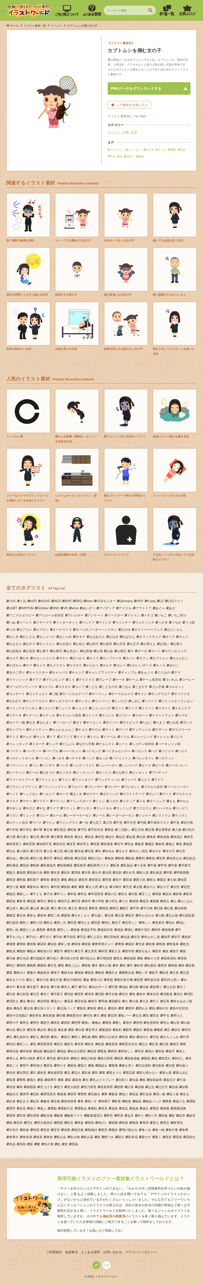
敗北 (186, 944)
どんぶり (68, 743)
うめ (12, 629)
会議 (132, 836)
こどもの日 (110, 686)
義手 (172, 1051)
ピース (146, 765)
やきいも (15, 808)
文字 (80, 951)
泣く (183, 986)
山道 (36, 908)
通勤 (192, 1101)
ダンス (187, 722)
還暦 (12, 1115)
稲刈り (144, 1036)
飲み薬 (88, 1137)
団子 (118, 879)
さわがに (15, 701)
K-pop (151, 601)
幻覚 (170, 908)
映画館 (131, 958)
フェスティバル (109, 779)
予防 (83, 829)
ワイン (50, 822)
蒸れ (33, 1079)
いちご (162, 615)
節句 (70, 1044)
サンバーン (103, 701)
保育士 (84, 844)
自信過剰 (144, 1065)
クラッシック (18, 679)
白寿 (176, 1022)
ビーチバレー (178, 765)
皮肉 (43, 1029)
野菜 (120, 1115)
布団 (84, 908)
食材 (49, 1137)
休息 (91, 836)
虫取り (130, 156)
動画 (131, 858)
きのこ (174, 665)
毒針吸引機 (125, 979)
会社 (111, 836)
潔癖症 (116, 1001)
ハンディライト (84, 765)
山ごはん (186, 901)
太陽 (139, 886)
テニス (14, 736)
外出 (46, 886)
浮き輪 (113, 994)
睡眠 (160, 1029)
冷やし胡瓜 (140, 851)
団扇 (129, 879)
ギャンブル (129, 672)
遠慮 (135, 1108)
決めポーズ (99, 986)
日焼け (54, 958)
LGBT (13, 608)
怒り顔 (37, 922)
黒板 (75, 1144)
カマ (29, 665)
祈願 (46, 1036)
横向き (113, 972)
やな (42, 808)
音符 (57, 1129)
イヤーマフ (44, 622)
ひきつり (48, 772)
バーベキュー (71, 751)
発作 (129, 1022)
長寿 (19, 1122)
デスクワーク (181, 729)
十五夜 (141, 865)
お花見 (30, 651)
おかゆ (125, 629)
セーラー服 (17, 722)
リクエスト (144, 808)
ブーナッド (160, 772)
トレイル (163, 736)
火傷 (135, 1001)
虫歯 (135, 1079)
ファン (66, 779)
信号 (120, 844)
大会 (105, 886)
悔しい (146, 922)
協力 (12, 872)
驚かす (146, 1137)
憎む (130, 929)
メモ (142, 801)
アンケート (95, 615)
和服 (22, 879)
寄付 (43, 901)
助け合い (97, 858)
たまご (160, 722)
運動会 (82, 1108)
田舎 (156, 1015)
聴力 (76, 1058)
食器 (39, 1137)
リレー (44, 815)
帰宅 (115, 908)
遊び (33, 1108)
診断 (185, 1086)
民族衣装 (153, 979)
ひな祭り (121, 772)
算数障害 (46, 1044)
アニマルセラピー (21, 615)
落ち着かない (148, 1072)
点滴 (30, 1008)
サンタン (84, 701)
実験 (158, 894)
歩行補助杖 (74, 979)
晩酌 (33, 965)
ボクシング (111, 793)
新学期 (129, 951)
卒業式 (186, 865)
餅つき (109, 1137)
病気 (57, 1022)
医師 (26, 865)
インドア (88, 622)
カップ (94, 658)
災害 (166, 1001)
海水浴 (154, 994)
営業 (108, 879)
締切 (114, 1051)
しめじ (136, 701)
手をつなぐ (17, 936)
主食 (49, 829)
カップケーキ (112, 658)
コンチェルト (38, 693)
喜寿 (84, 879)
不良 (176, 822)
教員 (12, 951)
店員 (22, 915)
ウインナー (123, 622)
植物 (80, 972)
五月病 (139, 829)
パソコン (44, 758)
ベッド (14, 793)
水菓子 (34, 986)
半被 (153, 865)
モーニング (157, 801)
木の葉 (106, 965)
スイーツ (148, 708)
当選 (121, 915)
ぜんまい (45, 722)
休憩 (101, 836)
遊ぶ (43, 1108)
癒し (118, 1022)
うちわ (176, 622)
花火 (77, 1072)
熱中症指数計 (18, 1015)
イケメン (133, 615)
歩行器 (44, 979)
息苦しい (131, 922)
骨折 (168, 1137)
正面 (186, 972)
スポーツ (141, 715)
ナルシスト (107, 743)
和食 (46, 879)
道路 (114, 1108)
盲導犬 (93, 1029)
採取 (43, 944)
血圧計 (171, 1079)
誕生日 (14, 1094)
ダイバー (112, 722)
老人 (182, 1051)
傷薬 (189, 844)
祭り (77, 1036)
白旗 (187, 1022)
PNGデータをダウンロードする (136, 88)
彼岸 (131, 915)
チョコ (83, 729)
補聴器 (31, 1086)
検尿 (91, 972)
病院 (67, 1022)
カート (156, 651)
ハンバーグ (130, 765)
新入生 (116, 951)
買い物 (160, 1094)
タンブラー (17, 729)
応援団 (14, 922)
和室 (12, 879)
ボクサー (92, 793)
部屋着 (34, 1115)
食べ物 (160, 1129)
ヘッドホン (30, 793)
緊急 (103, 1051)
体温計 (178, 836)
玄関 (114, 1015)
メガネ (114, 801)
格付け (21, 972)
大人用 (93, 886)
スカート (164, 708)
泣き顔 (171, 986)
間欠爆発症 (45, 1122)
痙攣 (77, 1022)
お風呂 (121, 651)
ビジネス (65, 772)
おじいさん (175, 629)
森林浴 (45, 972)
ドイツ (81, 736)
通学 (12, 1108)
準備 (104, 1001)
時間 (22, 965)
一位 (85, 822)
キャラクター (38, 672)
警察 (83, 1094)
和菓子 (34, 879)
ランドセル (104, 808)
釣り (141, 1115)
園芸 (163, 879)
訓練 (141, 1086)
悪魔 (53, 929)
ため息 (174, 722)
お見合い (72, 651)
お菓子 (44, 651)
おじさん (29, 636)
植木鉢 (68, 972)
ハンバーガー (108, 765)
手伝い (33, 936)
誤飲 (36, 1094)
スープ (133, 708)
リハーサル (164, 808)
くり (72, 679)
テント (41, 736)
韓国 (36, 1129)
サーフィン (99, 693)
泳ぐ (46, 994)
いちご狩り (179, 615)
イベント (114, 132)
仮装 (70, 836)
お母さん (149, 643)
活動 (101, 994)
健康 (141, 844)
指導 (167, 936)
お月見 (121, 643)
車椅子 (106, 1101)
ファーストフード (21, 779)
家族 (12, 901)
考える (14, 1058)
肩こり (14, 1065)
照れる (143, 1008)
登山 (166, 1022)
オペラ (170, 636)
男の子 (14, 1022)
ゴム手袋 (158, 686)
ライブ (54, 808)
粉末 (91, 1044)
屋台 (166, 901)
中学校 (14, 829)
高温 (12, 1144)
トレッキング (18, 743)
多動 (67, 886)
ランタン (86, 808)
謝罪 (73, 1094)
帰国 (105, 908)
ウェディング (144, 622)
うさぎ (163, 622)
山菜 (26, 908)
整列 (70, 951)
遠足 (145, 1108)
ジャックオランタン (23, 708)
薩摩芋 (52, 1079)
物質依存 (75, 1015)
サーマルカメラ (122, 693)
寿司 (87, 901)
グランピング (55, 679)
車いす (92, 1101)
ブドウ (159, 779)
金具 (130, 1115)
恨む (107, 922)
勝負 (152, 858)
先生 (12, 851)
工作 (74, 908)
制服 (70, 858)
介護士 (24, 836)
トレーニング (143, 736)
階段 (91, 1122)
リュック (29, 815)
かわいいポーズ (141, 665)
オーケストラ (62, 629)
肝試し (179, 1058)
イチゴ (148, 615)
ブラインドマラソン (23, 786)
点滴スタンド (46, 1008)
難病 (135, 1122)
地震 (183, 879)
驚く (158, 1137)
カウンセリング (176, 651)
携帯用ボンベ (104, 944)
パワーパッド (18, 765)
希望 (95, 908)
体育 (190, 836)
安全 (124, 894)
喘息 (74, 879)
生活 (134, 132)
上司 (109, 822)
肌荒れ (166, 1058)
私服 (87, 1036)
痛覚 (108, 1022)
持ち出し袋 (152, 936)
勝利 (141, 858)
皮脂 (53, 1029)
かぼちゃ (15, 665)
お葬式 (57, 651)
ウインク (105, 622)
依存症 (60, 844)
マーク (167, 793)
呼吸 (169, 872)
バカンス (140, 751)
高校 (179, 1137)
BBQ (79, 601)
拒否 (137, 936)
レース (100, 815)
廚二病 (55, 915)
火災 (145, 1001)
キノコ (160, 665)
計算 (130, 1086)
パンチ (64, 765)
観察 (120, 1086)
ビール (33, 772)
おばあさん (97, 636)
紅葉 (165, 1044)
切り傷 (37, 858)
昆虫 (182, 149)
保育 (72, 844)
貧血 (135, 1094)
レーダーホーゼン (121, 815)
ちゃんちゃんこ (63, 729)
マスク (14, 801)
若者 (87, 1072)
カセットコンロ (44, 658)
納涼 (175, 1044)
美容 (141, 1051)
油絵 (125, 986)
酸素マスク (75, 1115)
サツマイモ (182, 693)
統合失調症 (78, 1051)
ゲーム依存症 (151, 679)
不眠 (143, 822)
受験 (77, 872)
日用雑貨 (106, 958)
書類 (43, 965)
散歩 (33, 951)
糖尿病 (113, 1044)
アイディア (107, 608)
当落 (110, 915)
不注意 (131, 822)
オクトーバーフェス (148, 629)
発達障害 (152, 1022)
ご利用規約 (54, 1252)
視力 (60, 1086)
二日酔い (124, 829)
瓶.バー (126, 1015)
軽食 (128, 1101)
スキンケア (183, 708)
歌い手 (143, 972)
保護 (96, 844)
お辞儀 (87, 651)
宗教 (134, 894)
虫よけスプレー (103, 1079)
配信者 (48, 1115)
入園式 (24, 851)
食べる (146, 1129)
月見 (53, 965)
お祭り (178, 643)
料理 (104, 951)
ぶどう (145, 779)
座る (33, 915)
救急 (162, 944)
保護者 (108, 844)
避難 (166, 1108)
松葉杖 (152, 965)
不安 (119, 822)
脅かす (61, 1065)
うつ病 (190, 622)
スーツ (119, 708)
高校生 (190, 1137)
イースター (115, 615)
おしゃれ (65, 636)
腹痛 (114, 1065)
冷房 (182, 851)
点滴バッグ (68, 1008)
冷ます (123, 851)
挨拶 (187, 936)
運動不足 (67, 1108)
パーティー (34, 751)
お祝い (164, 643)
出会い (14, 858)
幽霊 (12, 915)
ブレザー (113, 786)
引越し (98, 915)
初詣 (60, 858)
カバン (130, 658)
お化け (80, 643)
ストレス (108, 715)
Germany (126, 601)
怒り (26, 922)
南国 (22, 872)
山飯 (46, 908)
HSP (140, 601)
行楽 (183, 1079)
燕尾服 (50, 1015)
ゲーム (133, 679)
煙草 (131, 1008)
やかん (184, 801)
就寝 (135, 901)
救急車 (174, 944)
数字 (60, 951)
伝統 (142, 836)
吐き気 (130, 872)
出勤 (26, 858)
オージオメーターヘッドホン (96, 629)
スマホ (183, 715)
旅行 (175, 951)
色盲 (43, 1072)
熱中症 (164, 1008)
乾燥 (73, 829)
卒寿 (164, 865)
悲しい (64, 929)
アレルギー (76, 615)
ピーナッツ (17, 772)
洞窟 (80, 994)
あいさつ (88, 608)
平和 (136, 908)
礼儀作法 (22, 1036)
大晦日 (117, 886)
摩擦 (121, 944)
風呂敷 (79, 1129)
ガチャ (64, 658)
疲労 (46, 1022)
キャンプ (78, 672)
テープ (123, 729)
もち (172, 801)
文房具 (92, 951)
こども (93, 686)
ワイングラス (68, 822)
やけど (30, 808)
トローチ (38, 743)
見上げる (46, 1086)
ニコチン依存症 (143, 743)
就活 (145, 901)
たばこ (147, 722)
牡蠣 (62, 1015)
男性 (36, 1022)
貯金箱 (147, 1094)
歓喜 (165, 972)
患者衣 (160, 922)
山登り (14, 908)
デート (110, 729)
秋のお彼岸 (110, 1036)
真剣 (118, 1029)
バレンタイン (144, 758)
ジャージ (151, 701)
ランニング (124, 808)
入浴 (49, 851)
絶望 (93, 1051)
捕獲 (173, 149)
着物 (149, 1029)
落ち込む (182, 1072)
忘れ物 (173, 915)
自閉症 (24, 1072)
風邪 (104, 1129)
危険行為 (36, 872)
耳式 (42, 1058)
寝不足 (65, 901)
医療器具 (49, 865)
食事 (185, 1129)
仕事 (46, 836)
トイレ (95, 736)
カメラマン (57, 665)
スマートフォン (163, 715)
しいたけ (121, 701)
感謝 (120, 929)
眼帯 (129, 1029)
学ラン (61, 894)
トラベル (109, 736)
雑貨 (125, 1122)
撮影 (131, 944)
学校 (73, 894)
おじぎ (14, 636)
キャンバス (60, 672)
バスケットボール (21, 758)
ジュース (64, 708)
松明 (140, 965)
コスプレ (48, 686)
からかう (92, 665)
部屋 (22, 1115)
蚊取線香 (155, 1079)
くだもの (163, 672)
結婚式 (51, 1051)
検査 (101, 972)
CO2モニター (106, 601)
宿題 (33, 901)
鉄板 (164, 1115)
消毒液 (167, 994)
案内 (33, 972)
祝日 (67, 1036)
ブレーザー (95, 786)
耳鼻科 (64, 1058)
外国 (57, 886)
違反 (125, 1108)
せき (32, 722)
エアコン (25, 629)
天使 (129, 886)
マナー (27, 801)
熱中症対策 (180, 1008)
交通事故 (164, 829)
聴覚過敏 (133, 1058)
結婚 (39, 1051)
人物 (125, 132)
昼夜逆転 (170, 958)
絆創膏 (27, 1051)
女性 (176, 886)
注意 (36, 994)
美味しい (127, 1051)
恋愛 (97, 922)
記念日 (163, 1086)
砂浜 (177, 1029)
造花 (22, 1108)
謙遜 (63, 1094)
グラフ (37, 679)
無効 (83, 1008)
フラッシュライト (54, 786)
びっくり (105, 772)
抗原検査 (113, 936)
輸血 (138, 1101)
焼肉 (114, 1008)
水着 (22, 986)
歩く (32, 979)
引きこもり (82, 915)
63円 (33, 601)
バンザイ (48, 765)
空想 (156, 1036)
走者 (12, 1101)
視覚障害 (106, 1086)
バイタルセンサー (117, 751)
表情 (12, 1086)
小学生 (113, 901)
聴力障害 (106, 1058)
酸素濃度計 (95, 1115)
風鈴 (114, 1129)
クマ (177, 672)
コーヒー (188, 679)
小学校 (99, 901)
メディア (129, 801)
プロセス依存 (153, 786)
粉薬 (101, 1044)
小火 (125, 901)
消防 (190, 994)
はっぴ (103, 758)
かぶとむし (135, 149)
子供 (49, 894)
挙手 (177, 936)
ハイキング (93, 751)
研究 (187, 1029)
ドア (53, 736)
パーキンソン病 (169, 743)
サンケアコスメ (37, 701)
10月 (12, 601)
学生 (83, 894)
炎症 (19, 1008)
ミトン (100, 801)
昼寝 (183, 958)
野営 (110, 1115)
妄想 (187, 886)
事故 (110, 829)
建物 (67, 915)
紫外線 (14, 1051)
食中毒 (173, 1129)
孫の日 (112, 894)
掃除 (22, 944)
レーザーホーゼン (79, 815)
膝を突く (128, 1065)
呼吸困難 (182, 872)
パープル (52, 751)
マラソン (59, 801)
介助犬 (190, 829)
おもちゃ (15, 643)
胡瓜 (49, 1065)
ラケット (69, 808)
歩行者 (57, 979)
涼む (33, 1001)
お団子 (94, 643)
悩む (182, 922)
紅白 (145, 1044)
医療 (36, 865)
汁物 (57, 986)
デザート (161, 729)
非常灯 (14, 1129)
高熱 (22, 1144)
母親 (110, 979)
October (43, 608)
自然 (12, 1072)
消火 (179, 994)
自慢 (172, 1065)
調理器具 (49, 1094)
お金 (110, 651)
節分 (60, 1044)
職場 (147, 1058)
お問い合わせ (112, 1252)
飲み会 (61, 1137)
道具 (104, 1108)
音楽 (46, 1129)
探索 (87, 944)
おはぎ (114, 636)
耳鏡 (53, 1058)
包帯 (162, 858)
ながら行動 (87, 743)
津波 (91, 994)
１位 (23, 601)
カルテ (107, 665)
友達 (57, 872)
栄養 (191, 965)
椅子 (57, 972)
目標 (81, 1029)
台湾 (98, 872)
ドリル (125, 736)
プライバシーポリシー (141, 1252)
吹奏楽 (157, 872)
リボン (14, 815)
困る (152, 879)
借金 (130, 844)
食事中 (14, 1137)
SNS (56, 608)
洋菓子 (58, 994)
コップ (79, 686)
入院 (60, 851)
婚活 (12, 894)
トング (53, 743)
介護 (12, 836)
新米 (158, 951)
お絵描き (15, 651)
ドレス (178, 736)
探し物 (65, 944)
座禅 (43, 915)
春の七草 (153, 958)
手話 (83, 936)
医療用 (81, 865)
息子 (118, 922)
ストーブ (91, 715)
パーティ (15, 751)
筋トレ (24, 1044)
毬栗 (140, 979)
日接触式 (39, 958)
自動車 (160, 1065)
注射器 (24, 994)
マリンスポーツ (80, 801)
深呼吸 (45, 1001)
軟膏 (118, 1101)
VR (65, 608)
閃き (30, 1122)
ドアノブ (66, 736)
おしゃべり (47, 636)
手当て (47, 936)
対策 (77, 901)
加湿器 (82, 858)
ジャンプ (48, 708)
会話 (122, 836)
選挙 (156, 1108)
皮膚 (64, 1029)
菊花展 (130, 1072)
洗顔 (70, 994)
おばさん (129, 636)
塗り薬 (14, 886)
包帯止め (175, 858)
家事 (179, 894)
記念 (151, 1086)
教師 (22, 951)
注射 (12, 994)
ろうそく (181, 815)
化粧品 (190, 858)
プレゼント (132, 786)
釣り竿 (152, 1115)
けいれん (171, 679)
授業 (33, 944)
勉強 (110, 858)
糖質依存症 (130, 1044)
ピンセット (140, 772)
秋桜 (125, 1036)
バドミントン (121, 758)
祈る (36, 1036)
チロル (96, 729)
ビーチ (160, 765)
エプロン (42, 629)
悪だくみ (29, 929)
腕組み (102, 1065)
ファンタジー (84, 779)
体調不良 (45, 844)
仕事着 (58, 836)
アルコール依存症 (51, 615)
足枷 (57, 1101)
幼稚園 (182, 908)
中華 (39, 829)
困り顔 (141, 879)
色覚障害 (56, 1072)
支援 (141, 944)
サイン (142, 693)
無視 (93, 1008)
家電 (22, 901)
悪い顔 (14, 929)
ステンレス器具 (70, 715)
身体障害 (70, 1101)
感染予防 (90, 929)
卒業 (174, 865)
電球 (145, 1122)
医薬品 (128, 865)
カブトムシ (117, 149)
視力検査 (73, 1086)
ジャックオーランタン (177, 701)
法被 (145, 986)
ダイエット (94, 722)
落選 (12, 1079)
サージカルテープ (75, 693)
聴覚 (120, 1058)
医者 (116, 865)
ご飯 (55, 693)
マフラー (42, 801)
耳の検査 (29, 1058)
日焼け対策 (71, 958)
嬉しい (24, 894)
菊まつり (115, 1072)
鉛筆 (182, 1115)
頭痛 (67, 1129)
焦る (103, 1008)
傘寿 (161, 844)
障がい (102, 1122)
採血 (53, 944)
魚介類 (49, 1144)
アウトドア (143, 608)
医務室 (14, 865)
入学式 (37, 851)
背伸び (37, 1065)
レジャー (144, 815)
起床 (36, 1101)
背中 (26, 1065)
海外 (142, 994)
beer (89, 601)
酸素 (60, 1115)
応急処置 (188, 915)
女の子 (150, 149)
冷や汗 (170, 851)
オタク (80, 636)
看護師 (106, 1029)
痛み (98, 1022)
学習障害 (97, 894)
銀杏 (192, 1115)
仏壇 (36, 836)
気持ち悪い (172, 979)
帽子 (126, 908)
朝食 (87, 965)
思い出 (61, 922)
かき (26, 658)
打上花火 (96, 936)
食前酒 (27, 1137)
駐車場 (133, 1137)
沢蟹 (114, 986)
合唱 (108, 872)
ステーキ (15, 715)
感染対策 (106, 929)
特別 (89, 1015)
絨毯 (63, 1051)
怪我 (73, 922)
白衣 (22, 1029)
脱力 (83, 1065)
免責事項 (71, 1252)
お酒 (99, 651)
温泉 (70, 1001)
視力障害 (90, 1086)
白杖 (12, 1029)
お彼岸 (107, 643)
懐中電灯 (144, 929)
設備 (175, 1086)
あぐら (160, 608)
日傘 (12, 958)
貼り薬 (174, 1094)
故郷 (152, 944)
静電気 (178, 1122)
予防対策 (97, 829)
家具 (189, 894)
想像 (76, 929)
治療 (135, 986)
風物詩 (92, 1129)
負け (125, 1094)
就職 (156, 901)
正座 (175, 972)
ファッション (47, 779)
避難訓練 (179, 1108)
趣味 (141, 156)
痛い (87, 1022)
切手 (49, 858)
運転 (94, 1108)
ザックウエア (160, 693)
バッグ (90, 758)
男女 (26, 1022)
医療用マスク (99, 865)
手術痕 (71, 936)
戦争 (157, 929)
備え (172, 844)
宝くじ (146, 894)
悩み (172, 922)
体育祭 (30, 844)
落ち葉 (167, 1072)
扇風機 (169, 929)
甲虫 (113, 156)
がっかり (79, 658)
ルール (57, 815)
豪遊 (114, 1094)
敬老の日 (46, 951)
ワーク (37, 822)
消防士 (14, 1001)
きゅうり (147, 672)
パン (35, 765)
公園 (70, 851)
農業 (168, 1101)
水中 (12, 986)
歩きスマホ (17, 979)
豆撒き (95, 1094)
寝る (53, 901)
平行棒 (148, 908)
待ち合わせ (146, 915)
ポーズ (64, 793)
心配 (161, 915)
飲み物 (75, 1137)
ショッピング (101, 708)
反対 (67, 872)
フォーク (130, 779)
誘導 (26, 1094)
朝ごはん (74, 965)
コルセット (176, 686)
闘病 (60, 1122)
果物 (174, 965)
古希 (87, 872)
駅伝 (121, 1137)
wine (75, 608)
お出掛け (65, 643)
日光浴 (24, 958)
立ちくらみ (171, 1036)
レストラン (163, 815)
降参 (80, 1122)
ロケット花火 (18, 822)
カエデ (14, 658)
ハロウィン (166, 758)
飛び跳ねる (130, 1129)
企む (80, 836)
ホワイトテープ (134, 793)
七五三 (97, 822)
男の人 (178, 1015)
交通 (151, 829)
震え (156, 1122)
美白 (151, 1051)
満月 (94, 1001)
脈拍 (73, 1065)
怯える (85, 922)
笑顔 (12, 1044)
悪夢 (42, 929)
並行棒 (188, 822)
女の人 (151, 886)
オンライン (47, 643)
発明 (139, 1022)
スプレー (125, 715)
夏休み (34, 886)
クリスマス (87, 679)
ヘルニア (48, 793)
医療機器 (66, 865)
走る (186, 1094)
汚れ (84, 986)
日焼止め (89, 958)
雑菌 (114, 1122)
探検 (77, 944)
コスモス (64, 686)
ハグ (154, 751)
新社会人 (144, 951)
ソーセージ (64, 722)
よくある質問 (90, 1252)
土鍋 (173, 879)
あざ (172, 608)
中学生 (27, 829)
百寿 (33, 1029)
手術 (59, 936)
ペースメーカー (178, 786)
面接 (26, 1129)
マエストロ (184, 793)
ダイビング (130, 722)
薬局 (78, 1079)
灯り (156, 1001)
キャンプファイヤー (102, 672)
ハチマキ (75, 758)
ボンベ (153, 793)
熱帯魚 (37, 1015)
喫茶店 (96, 879)
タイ (79, 722)
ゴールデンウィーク (23, 686)
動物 (121, 858)
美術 (161, 1051)
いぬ (12, 622)
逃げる (180, 1101)
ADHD (45, 601)
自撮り (183, 1065)
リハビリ (182, 808)
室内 (168, 894)
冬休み (110, 851)
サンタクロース (63, 701)
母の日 (98, 979)
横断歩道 (128, 972)
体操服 (164, 836)
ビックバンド (85, 772)
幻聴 (160, 908)
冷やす (156, 851)
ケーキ (120, 679)
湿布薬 (82, 1001)
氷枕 (46, 986)
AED (57, 601)
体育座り (15, 844)
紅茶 (155, 1044)
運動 (53, 1108)
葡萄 (22, 1079)
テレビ (27, 736)
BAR (68, 601)
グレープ (105, 679)
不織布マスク (159, 822)
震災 (166, 1122)
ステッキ (48, 715)
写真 (91, 851)
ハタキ (60, 758)
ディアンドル (141, 729)
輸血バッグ (153, 1101)
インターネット (67, 622)
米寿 (80, 1044)
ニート (123, 743)
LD (162, 601)
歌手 (155, 972)
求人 (67, 986)
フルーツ (77, 786)
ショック (81, 708)
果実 (164, 965)
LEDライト (176, 601)
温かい (58, 1001)
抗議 (126, 936)
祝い (57, 1036)
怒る (49, 922)
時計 (12, 965)
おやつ (30, 643)
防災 (70, 1122)
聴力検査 (90, 1058)
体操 (152, 836)
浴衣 (125, 994)
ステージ (32, 715)
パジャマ (167, 751)
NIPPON (27, 608)
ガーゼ (142, 651)
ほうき (77, 793)
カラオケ (75, 665)
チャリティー (38, 729)
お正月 (134, 643)
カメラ (41, 665)
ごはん (126, 686)
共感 (80, 851)
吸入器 (144, 872)
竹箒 (186, 1036)
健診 (151, 844)
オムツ (183, 636)
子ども (162, 149)
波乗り (157, 986)
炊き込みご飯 (182, 1001)
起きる (24, 1101)
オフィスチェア (150, 636)
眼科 (139, 1029)
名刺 (118, 872)
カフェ (144, 658)
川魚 (64, 908)
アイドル (125, 608)
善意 (57, 879)
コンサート (17, 693)
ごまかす (141, 686)
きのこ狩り (17, 672)
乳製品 (61, 829)
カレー (121, 665)
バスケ (183, 751)
